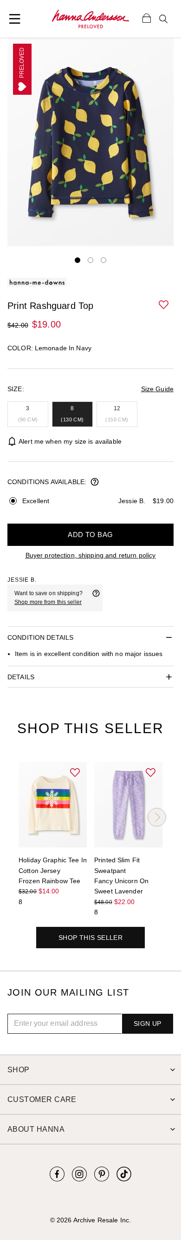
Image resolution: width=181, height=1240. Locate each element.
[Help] (96, 598)
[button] (164, 305)
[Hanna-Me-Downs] (90, 19)
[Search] (163, 19)
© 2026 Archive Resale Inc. (90, 1220)
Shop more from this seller (48, 602)
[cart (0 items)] (146, 17)
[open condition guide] (94, 482)
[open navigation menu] (14, 19)
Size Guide (157, 389)
